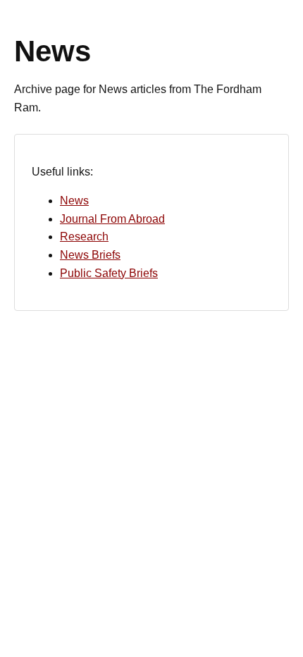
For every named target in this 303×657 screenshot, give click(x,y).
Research (84, 236)
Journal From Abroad (112, 219)
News (74, 201)
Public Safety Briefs (109, 273)
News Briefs (90, 255)
